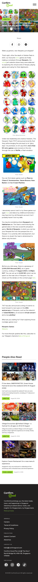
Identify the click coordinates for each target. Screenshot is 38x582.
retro (18, 58)
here (7, 213)
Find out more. (9, 511)
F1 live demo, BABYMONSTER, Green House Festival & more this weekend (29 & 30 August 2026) (18, 385)
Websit (4, 329)
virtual (4, 62)
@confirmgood (24, 336)
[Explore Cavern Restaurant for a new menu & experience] (19, 449)
